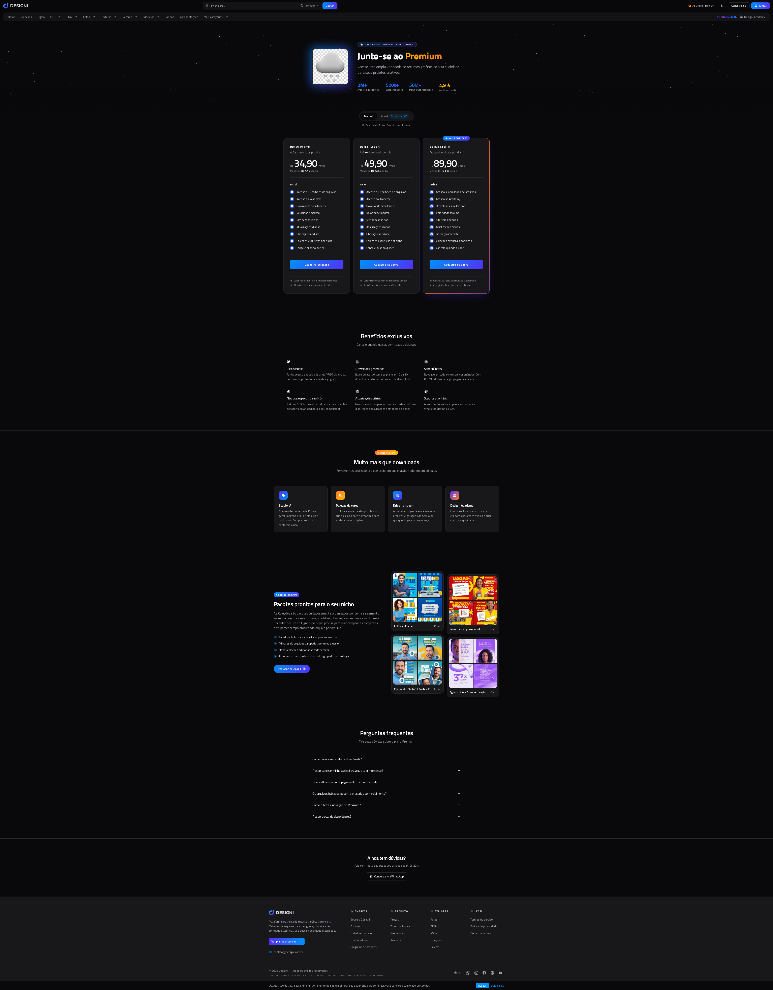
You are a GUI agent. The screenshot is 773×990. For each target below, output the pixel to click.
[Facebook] (484, 973)
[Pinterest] (492, 973)
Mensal (368, 116)
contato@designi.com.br (288, 952)
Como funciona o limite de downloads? (337, 759)
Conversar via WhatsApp (389, 876)
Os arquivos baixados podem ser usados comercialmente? (349, 793)
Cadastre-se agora (317, 264)
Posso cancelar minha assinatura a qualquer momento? (347, 770)
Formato (310, 6)
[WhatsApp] (468, 973)
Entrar (763, 5)
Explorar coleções (289, 669)
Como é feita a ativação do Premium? (336, 805)
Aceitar (482, 985)
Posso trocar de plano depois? (331, 816)
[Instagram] (476, 973)
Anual (394, 116)
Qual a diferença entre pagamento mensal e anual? (344, 782)
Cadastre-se (738, 5)
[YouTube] (500, 973)
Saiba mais (497, 986)
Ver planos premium (283, 941)
